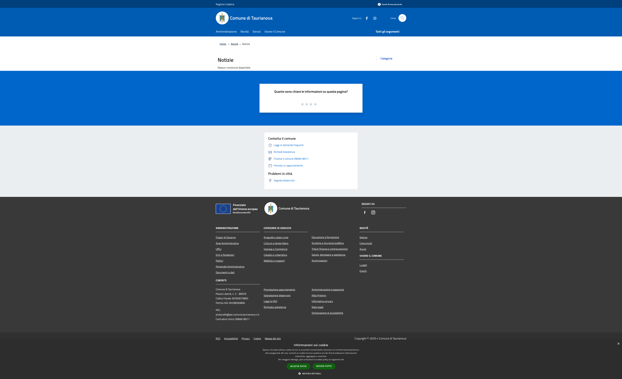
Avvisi (363, 249)
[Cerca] (402, 18)
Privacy (246, 338)
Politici (219, 261)
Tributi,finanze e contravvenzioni (330, 249)
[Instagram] (373, 18)
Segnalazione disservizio (277, 295)
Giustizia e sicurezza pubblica (328, 243)
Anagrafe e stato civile (276, 237)
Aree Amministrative (227, 243)
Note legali (317, 307)
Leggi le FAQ (270, 301)
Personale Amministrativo (230, 266)
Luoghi (363, 265)
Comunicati (366, 243)
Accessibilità (231, 338)
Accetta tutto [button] (298, 366)
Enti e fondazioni (225, 255)
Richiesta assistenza (275, 307)
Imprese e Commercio (275, 249)
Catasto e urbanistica (275, 255)
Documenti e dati (225, 272)
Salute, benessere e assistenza (328, 255)
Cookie (257, 338)
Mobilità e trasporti (274, 261)
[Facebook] (365, 18)
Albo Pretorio (319, 295)
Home (223, 44)
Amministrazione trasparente (328, 290)
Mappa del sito (273, 338)
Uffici (218, 249)
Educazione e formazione (325, 237)
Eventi (363, 271)
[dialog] (311, 359)
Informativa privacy (322, 301)
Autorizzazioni (319, 260)
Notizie (363, 237)
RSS (218, 338)
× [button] (618, 344)
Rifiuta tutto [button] (324, 366)
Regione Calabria (225, 4)
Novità (234, 44)
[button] (311, 373)
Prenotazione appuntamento (279, 290)
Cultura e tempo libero (276, 243)
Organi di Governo (226, 237)
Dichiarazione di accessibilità (327, 313)
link (342, 359)
